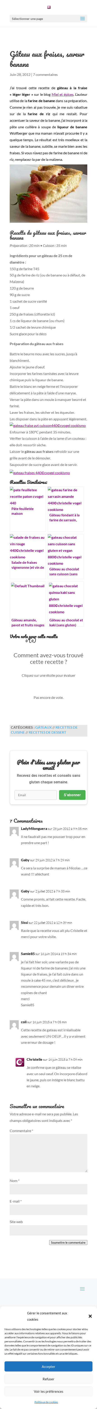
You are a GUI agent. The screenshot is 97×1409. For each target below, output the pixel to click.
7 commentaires (45, 74)
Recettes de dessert (47, 732)
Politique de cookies (46, 1402)
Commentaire (21, 1130)
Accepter (48, 1367)
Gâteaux (43, 727)
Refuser (48, 1379)
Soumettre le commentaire (68, 1242)
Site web (16, 1221)
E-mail (16, 1201)
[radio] (33, 688)
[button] (90, 1316)
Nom (14, 1180)
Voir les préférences (48, 1391)
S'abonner (72, 795)
